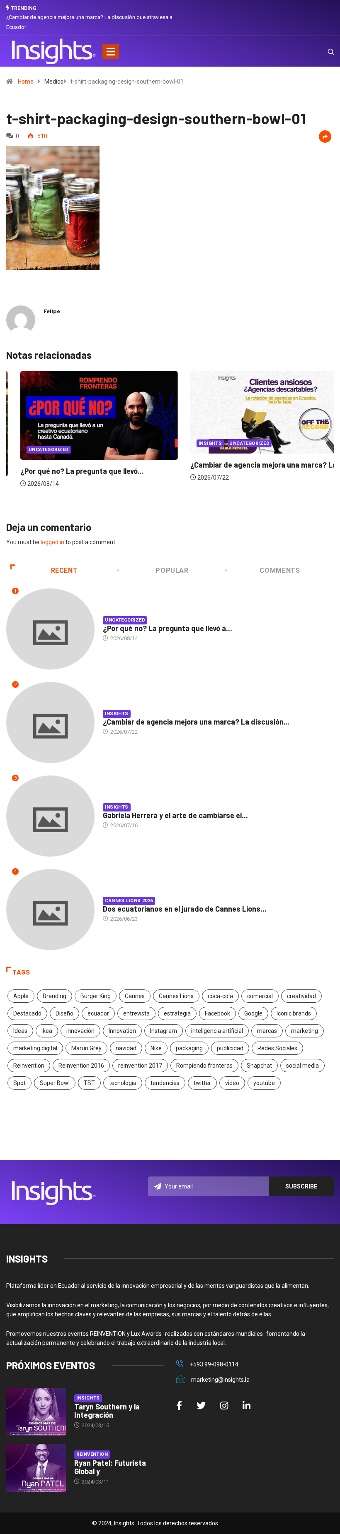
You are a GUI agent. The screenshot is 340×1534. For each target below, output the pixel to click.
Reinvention (28, 1065)
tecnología (122, 1083)
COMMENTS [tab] (280, 570)
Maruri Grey (86, 1048)
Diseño (64, 1013)
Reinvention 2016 (81, 1065)
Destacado (27, 1013)
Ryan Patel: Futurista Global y (110, 1467)
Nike (156, 1048)
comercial (260, 996)
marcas (267, 1030)
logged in (52, 542)
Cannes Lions (176, 996)
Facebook (217, 1013)
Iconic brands (294, 1013)
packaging (189, 1048)
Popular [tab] (171, 570)
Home (26, 81)
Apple (21, 996)
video (232, 1083)
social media (302, 1065)
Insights (196, 443)
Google (253, 1013)
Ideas (20, 1030)
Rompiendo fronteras (204, 1065)
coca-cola (220, 996)
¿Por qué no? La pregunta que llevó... (68, 470)
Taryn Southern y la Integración (107, 1410)
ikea (46, 1030)
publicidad (230, 1048)
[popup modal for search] (320, 51)
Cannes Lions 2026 (129, 900)
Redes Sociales (277, 1048)
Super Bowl (55, 1083)
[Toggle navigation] (110, 51)
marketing (304, 1030)
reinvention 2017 (140, 1065)
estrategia (177, 1013)
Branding (54, 996)
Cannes (135, 996)
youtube (264, 1083)
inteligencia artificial (217, 1030)
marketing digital (35, 1048)
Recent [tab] (64, 570)
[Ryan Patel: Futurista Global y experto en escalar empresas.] (36, 1468)
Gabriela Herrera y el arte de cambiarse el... (175, 815)
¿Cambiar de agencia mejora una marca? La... (252, 464)
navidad (126, 1048)
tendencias (165, 1083)
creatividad (301, 996)
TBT (89, 1083)
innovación (80, 1030)
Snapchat (259, 1065)
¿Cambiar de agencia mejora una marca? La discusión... (196, 721)
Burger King (95, 996)
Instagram (163, 1030)
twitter (202, 1083)
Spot (19, 1083)
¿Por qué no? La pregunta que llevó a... (167, 628)
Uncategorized (35, 449)
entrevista (136, 1013)
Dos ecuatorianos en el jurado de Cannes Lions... (185, 908)
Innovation (122, 1030)
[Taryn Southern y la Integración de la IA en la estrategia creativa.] (36, 1412)
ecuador (98, 1013)
